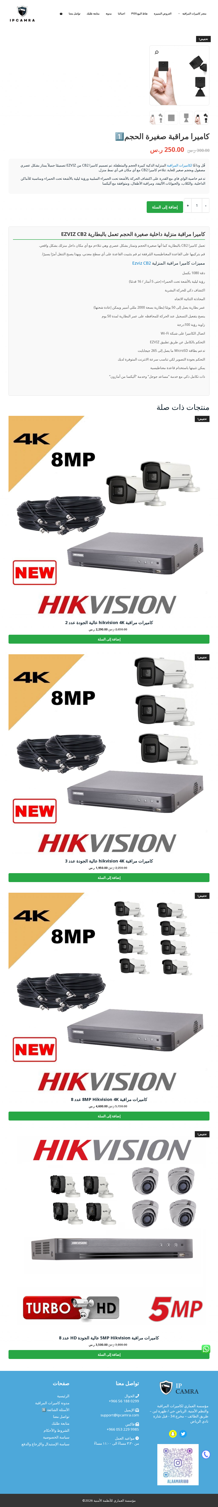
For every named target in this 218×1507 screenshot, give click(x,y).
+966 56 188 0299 (124, 1401)
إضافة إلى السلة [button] (109, 639)
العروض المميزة (162, 13)
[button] (156, 52)
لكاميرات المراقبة (179, 165)
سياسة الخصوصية (56, 1437)
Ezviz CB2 (141, 263)
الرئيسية (63, 1395)
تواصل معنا (74, 13)
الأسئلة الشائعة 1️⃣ (55, 1409)
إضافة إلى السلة (165, 207)
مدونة (109, 13)
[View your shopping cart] (61, 13)
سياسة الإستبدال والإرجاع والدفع (45, 1443)
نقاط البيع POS (139, 13)
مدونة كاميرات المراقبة (52, 1402)
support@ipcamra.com (119, 1415)
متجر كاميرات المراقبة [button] (194, 13)
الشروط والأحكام (56, 1430)
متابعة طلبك (93, 13)
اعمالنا (121, 13)
